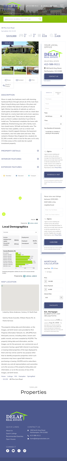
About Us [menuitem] (9, 431)
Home (3, 376)
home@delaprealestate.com (39, 439)
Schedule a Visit (58, 93)
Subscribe (53, 242)
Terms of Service (58, 182)
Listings (10, 376)
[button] (40, 19)
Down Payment (48, 286)
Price (45, 278)
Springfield (31, 376)
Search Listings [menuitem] (11, 434)
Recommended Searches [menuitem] (14, 436)
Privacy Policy (58, 167)
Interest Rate (48, 294)
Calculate (53, 305)
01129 (5, 379)
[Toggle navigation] (62, 6)
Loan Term (47, 268)
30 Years (55, 268)
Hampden (22, 376)
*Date (46, 113)
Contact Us (53, 76)
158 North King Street (39, 431)
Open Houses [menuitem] (11, 439)
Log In (45, 6)
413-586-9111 (33, 6)
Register (53, 6)
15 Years (49, 272)
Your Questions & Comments (52, 128)
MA (15, 376)
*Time (46, 120)
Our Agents (47, 81)
